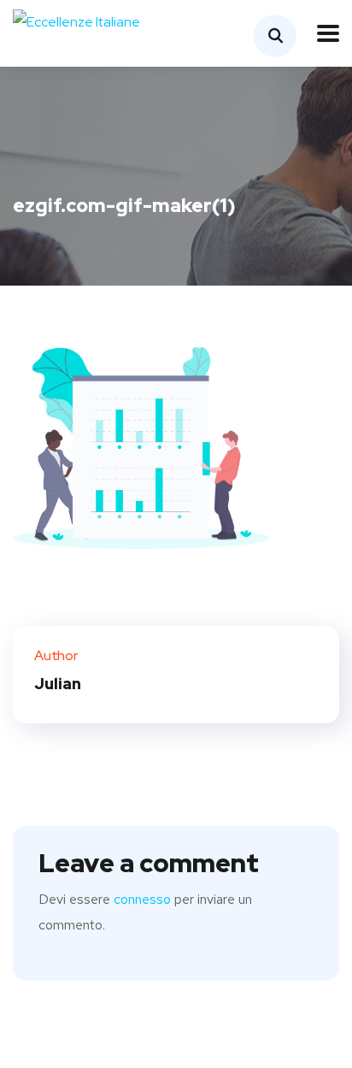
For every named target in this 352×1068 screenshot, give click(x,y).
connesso (142, 899)
